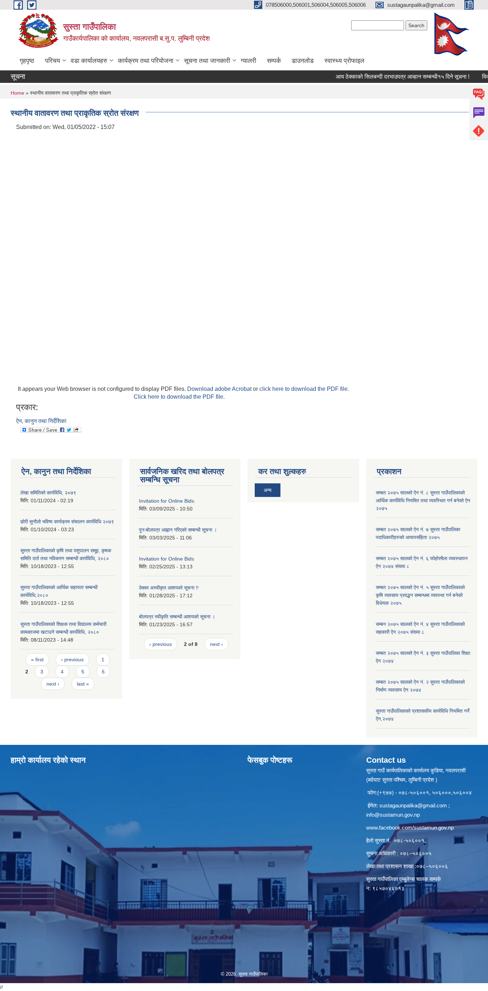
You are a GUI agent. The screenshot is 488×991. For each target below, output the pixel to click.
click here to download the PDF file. (304, 389)
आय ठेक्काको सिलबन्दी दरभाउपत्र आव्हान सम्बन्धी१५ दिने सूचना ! (389, 77)
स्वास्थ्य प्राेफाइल (344, 60)
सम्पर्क (274, 60)
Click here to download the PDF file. (179, 397)
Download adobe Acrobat (220, 389)
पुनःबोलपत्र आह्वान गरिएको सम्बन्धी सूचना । (178, 530)
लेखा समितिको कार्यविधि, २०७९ (48, 493)
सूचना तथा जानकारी (207, 60)
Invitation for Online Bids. (167, 501)
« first (37, 659)
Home (17, 93)
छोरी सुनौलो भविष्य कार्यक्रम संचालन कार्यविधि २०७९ (67, 521)
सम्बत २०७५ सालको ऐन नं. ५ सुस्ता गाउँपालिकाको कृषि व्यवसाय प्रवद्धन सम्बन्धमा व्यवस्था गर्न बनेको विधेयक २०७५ (420, 595)
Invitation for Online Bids (166, 559)
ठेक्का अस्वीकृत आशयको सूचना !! (169, 588)
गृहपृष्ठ (27, 60)
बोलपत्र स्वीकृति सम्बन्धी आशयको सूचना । (177, 616)
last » (83, 684)
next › (52, 684)
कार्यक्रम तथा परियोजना (145, 60)
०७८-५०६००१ (409, 840)
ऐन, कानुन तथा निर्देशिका (41, 421)
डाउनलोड (303, 60)
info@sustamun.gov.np (393, 815)
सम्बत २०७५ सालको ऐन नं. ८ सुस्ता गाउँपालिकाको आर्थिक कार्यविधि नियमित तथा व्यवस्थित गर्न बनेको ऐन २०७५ (423, 500)
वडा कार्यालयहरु (89, 60)
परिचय (52, 60)
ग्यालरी (248, 60)
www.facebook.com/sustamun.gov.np (410, 828)
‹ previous (72, 659)
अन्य (268, 490)
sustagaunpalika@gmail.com (413, 805)
